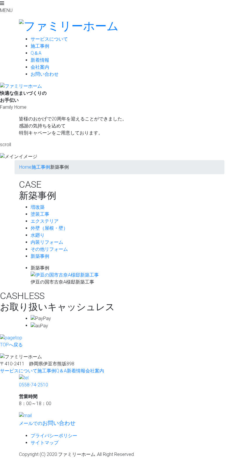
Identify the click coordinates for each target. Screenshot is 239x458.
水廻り (38, 235)
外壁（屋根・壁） (49, 228)
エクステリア (45, 221)
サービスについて (49, 39)
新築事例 (40, 256)
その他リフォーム (49, 249)
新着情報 (40, 60)
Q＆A (36, 53)
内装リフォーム (47, 242)
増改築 (38, 207)
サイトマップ (45, 442)
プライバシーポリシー (54, 435)
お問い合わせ (45, 74)
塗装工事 (40, 214)
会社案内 (40, 67)
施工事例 (40, 46)
